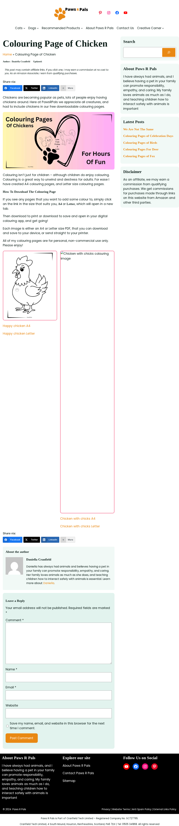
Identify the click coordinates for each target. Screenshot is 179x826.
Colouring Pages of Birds (140, 142)
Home (7, 54)
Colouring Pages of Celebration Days (148, 136)
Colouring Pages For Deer (141, 149)
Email (11, 687)
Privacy (106, 809)
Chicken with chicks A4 (77, 519)
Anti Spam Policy (141, 809)
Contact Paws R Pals (78, 773)
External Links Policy (164, 809)
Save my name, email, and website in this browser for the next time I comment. (57, 725)
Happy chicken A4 (16, 326)
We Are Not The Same (138, 129)
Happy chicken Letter (19, 333)
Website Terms (121, 809)
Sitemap (69, 781)
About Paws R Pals (76, 766)
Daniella (48, 583)
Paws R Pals (19, 809)
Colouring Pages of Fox (139, 156)
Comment (15, 620)
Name (11, 669)
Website (12, 705)
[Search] (168, 52)
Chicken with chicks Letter (80, 526)
